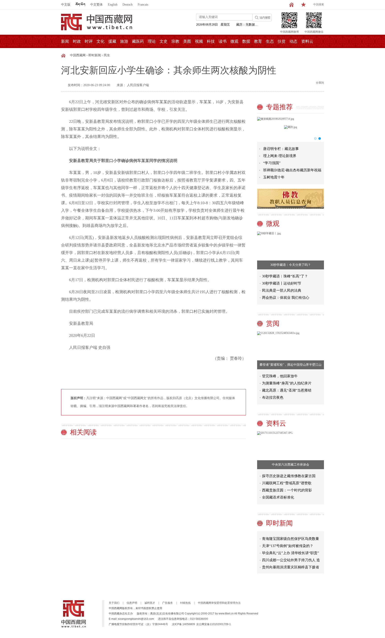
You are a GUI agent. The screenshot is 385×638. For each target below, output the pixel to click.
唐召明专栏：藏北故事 (281, 149)
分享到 (320, 82)
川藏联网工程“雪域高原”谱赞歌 (286, 483)
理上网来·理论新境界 (279, 156)
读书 (223, 41)
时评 (89, 41)
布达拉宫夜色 (272, 397)
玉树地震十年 (274, 177)
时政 (77, 41)
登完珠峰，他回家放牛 (280, 376)
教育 (258, 41)
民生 (107, 55)
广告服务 (167, 602)
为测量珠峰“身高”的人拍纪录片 (286, 383)
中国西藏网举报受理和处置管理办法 (219, 602)
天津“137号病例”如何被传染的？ (287, 542)
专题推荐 (279, 107)
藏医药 (138, 41)
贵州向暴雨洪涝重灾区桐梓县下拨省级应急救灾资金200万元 (290, 564)
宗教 (175, 41)
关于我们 (114, 602)
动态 (293, 41)
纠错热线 (185, 602)
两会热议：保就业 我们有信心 (285, 297)
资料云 (307, 41)
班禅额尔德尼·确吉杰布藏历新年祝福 (292, 170)
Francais (143, 4)
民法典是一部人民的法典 (281, 290)
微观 (234, 41)
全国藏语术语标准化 (278, 497)
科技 (211, 41)
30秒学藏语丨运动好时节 (281, 283)
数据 (246, 41)
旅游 (124, 41)
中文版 (65, 4)
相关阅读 (83, 432)
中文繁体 (96, 4)
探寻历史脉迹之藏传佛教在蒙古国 (288, 476)
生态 (270, 41)
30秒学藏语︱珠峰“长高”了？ (285, 276)
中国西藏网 (78, 55)
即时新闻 (94, 55)
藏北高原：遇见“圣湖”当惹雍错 (286, 390)
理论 (152, 41)
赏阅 (272, 323)
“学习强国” (272, 163)
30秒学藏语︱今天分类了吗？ (290, 265)
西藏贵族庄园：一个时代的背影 (287, 490)
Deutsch (128, 4)
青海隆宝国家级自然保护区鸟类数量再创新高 (290, 536)
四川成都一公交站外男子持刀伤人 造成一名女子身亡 (291, 557)
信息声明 (132, 602)
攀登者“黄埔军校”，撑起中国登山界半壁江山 (291, 364)
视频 (199, 41)
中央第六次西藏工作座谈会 (290, 464)
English (112, 4)
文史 (164, 41)
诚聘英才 (149, 602)
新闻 (65, 41)
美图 (187, 41)
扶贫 (282, 41)
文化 (100, 41)
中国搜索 (318, 4)
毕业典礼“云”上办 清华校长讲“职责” (290, 549)
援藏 (112, 41)
